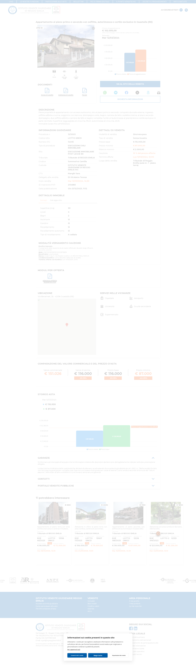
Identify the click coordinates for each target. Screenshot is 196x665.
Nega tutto (98, 655)
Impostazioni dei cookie (119, 655)
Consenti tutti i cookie (77, 655)
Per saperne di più (73, 649)
